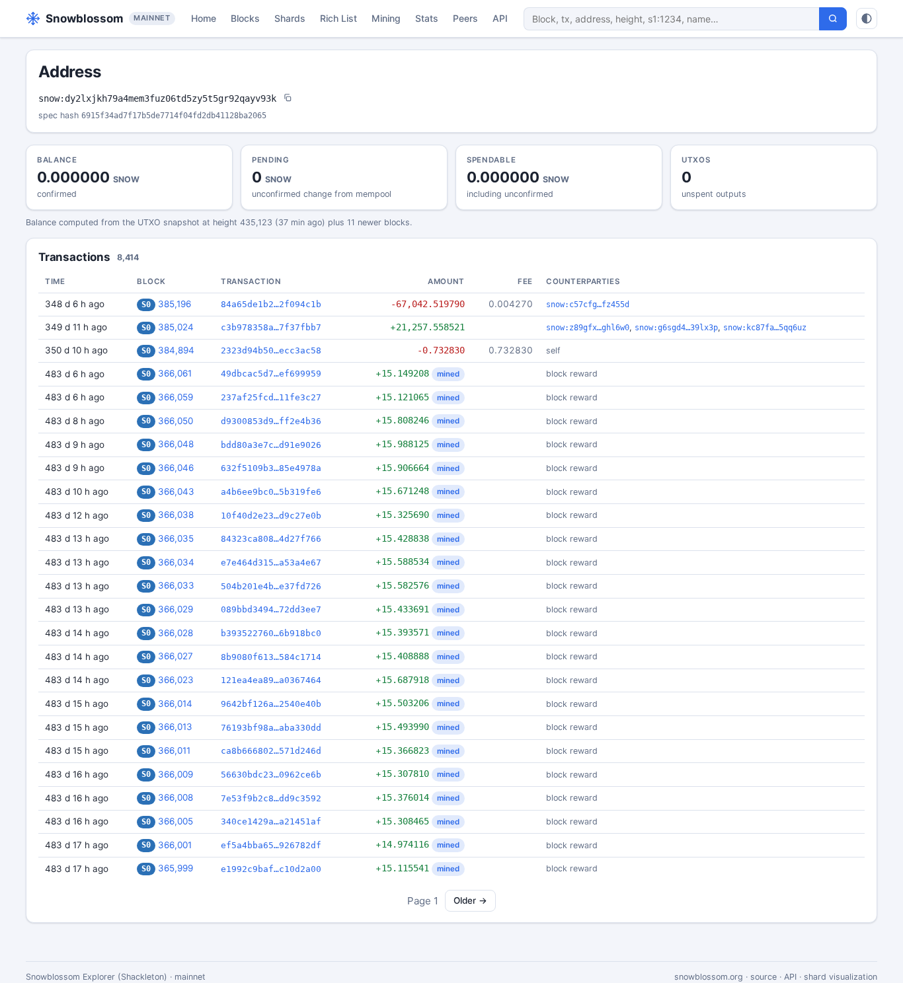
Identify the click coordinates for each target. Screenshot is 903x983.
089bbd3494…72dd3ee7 (271, 609)
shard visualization (840, 977)
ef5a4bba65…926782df (271, 845)
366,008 (175, 797)
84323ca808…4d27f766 (271, 539)
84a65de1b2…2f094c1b (271, 304)
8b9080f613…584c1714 (271, 657)
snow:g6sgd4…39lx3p (676, 327)
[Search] (833, 18)
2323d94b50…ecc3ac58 (271, 350)
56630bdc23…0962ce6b (271, 775)
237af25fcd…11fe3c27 (271, 397)
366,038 (176, 514)
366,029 (175, 609)
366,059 (175, 397)
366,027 (175, 656)
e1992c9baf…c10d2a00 (271, 869)
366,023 (176, 679)
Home (203, 18)
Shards (289, 18)
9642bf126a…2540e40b (271, 704)
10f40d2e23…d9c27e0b (271, 516)
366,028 (175, 633)
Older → (470, 900)
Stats (426, 18)
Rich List (338, 18)
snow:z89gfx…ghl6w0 (587, 327)
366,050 (175, 421)
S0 (146, 304)
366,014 (175, 703)
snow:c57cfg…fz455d (587, 304)
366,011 (174, 750)
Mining (386, 18)
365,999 (175, 868)
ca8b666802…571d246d (271, 751)
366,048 (176, 444)
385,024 (176, 327)
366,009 (175, 774)
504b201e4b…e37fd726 (271, 586)
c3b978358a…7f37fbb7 (271, 327)
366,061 (175, 373)
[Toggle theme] (866, 18)
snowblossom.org (708, 977)
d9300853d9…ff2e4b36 (271, 421)
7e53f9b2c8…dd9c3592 (271, 798)
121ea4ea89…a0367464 (271, 680)
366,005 (175, 821)
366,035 (176, 538)
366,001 (175, 845)
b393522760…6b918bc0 (271, 633)
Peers (465, 18)
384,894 (176, 350)
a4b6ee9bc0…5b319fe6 (271, 492)
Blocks (245, 18)
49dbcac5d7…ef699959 (271, 374)
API (500, 18)
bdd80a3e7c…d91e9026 (271, 445)
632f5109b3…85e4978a (271, 468)
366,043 (176, 491)
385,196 (174, 304)
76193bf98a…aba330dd (271, 728)
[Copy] (287, 99)
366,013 (175, 726)
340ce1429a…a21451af (271, 821)
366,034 (176, 562)
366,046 (176, 467)
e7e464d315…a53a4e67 (271, 562)
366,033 (176, 585)
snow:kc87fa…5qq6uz (764, 327)
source (763, 977)
